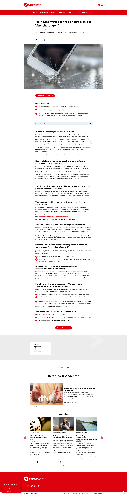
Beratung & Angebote (44, 96)
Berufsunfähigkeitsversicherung (82, 227)
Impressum (75, 493)
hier (75, 154)
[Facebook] (25, 486)
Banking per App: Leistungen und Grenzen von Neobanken (62, 436)
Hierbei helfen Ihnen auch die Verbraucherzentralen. (53, 216)
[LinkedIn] (35, 486)
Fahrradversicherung (49, 314)
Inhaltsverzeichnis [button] (41, 123)
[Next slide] (102, 437)
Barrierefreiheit (85, 493)
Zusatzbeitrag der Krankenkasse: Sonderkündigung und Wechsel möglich (86, 438)
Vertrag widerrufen (97, 493)
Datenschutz (66, 493)
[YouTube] (38, 486)
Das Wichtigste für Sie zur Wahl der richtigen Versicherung (79, 389)
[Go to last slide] (25, 437)
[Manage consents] (124, 492)
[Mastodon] (31, 486)
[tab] (61, 465)
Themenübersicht (62, 328)
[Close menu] (20, 483)
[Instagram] (28, 486)
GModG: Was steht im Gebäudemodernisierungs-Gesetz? (38, 437)
